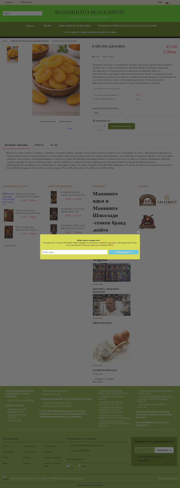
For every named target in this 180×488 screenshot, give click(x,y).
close (138, 232)
